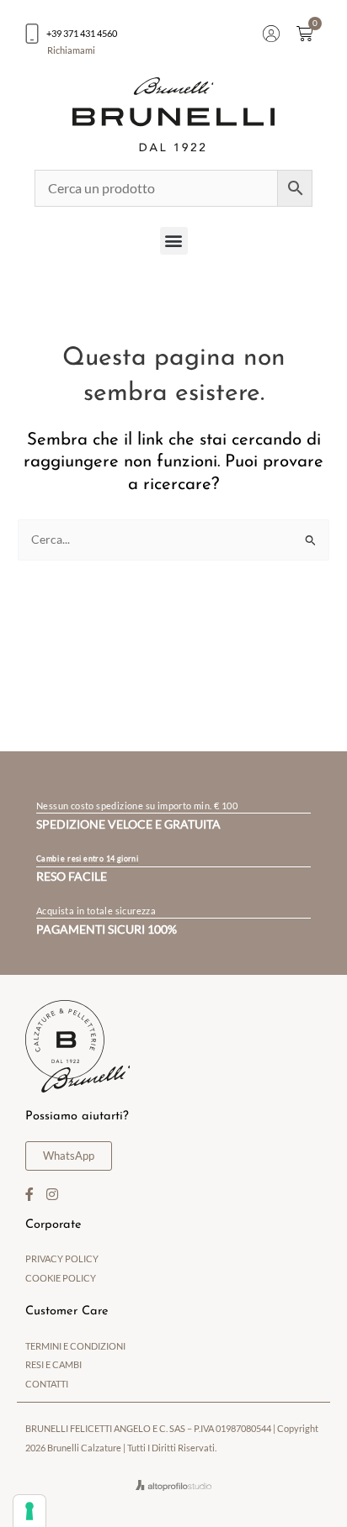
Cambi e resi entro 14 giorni (87, 858)
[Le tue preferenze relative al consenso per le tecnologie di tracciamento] (29, 1511)
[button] (174, 241)
